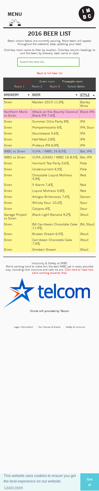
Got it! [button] (90, 482)
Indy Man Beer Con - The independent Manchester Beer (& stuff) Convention (86, 14)
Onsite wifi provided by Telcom (49, 311)
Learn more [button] (13, 487)
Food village (24, 81)
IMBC (8, 151)
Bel (82, 151)
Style (85, 95)
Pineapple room (72, 81)
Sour (90, 127)
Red (83, 175)
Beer (36, 95)
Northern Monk (15, 112)
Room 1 (19, 86)
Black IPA (87, 112)
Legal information (23, 326)
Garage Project (15, 214)
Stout (84, 214)
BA (82, 224)
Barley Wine (85, 104)
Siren (8, 102)
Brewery (11, 95)
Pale (83, 163)
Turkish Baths (76, 86)
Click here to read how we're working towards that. (62, 271)
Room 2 (37, 86)
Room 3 (55, 86)
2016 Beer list (49, 33)
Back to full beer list (49, 73)
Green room (47, 81)
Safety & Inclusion (75, 326)
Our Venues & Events (49, 326)
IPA (82, 121)
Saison (85, 197)
